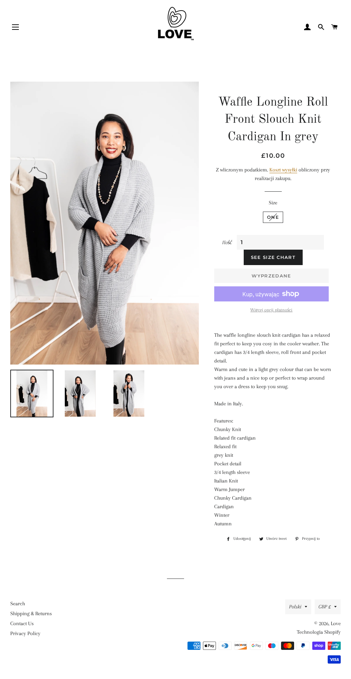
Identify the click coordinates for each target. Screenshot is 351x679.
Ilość (227, 242)
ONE (273, 217)
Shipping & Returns (31, 613)
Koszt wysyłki (283, 170)
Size (273, 203)
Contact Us (22, 623)
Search (17, 603)
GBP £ (324, 607)
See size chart (273, 257)
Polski (295, 607)
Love (336, 623)
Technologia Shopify (319, 632)
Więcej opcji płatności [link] (271, 309)
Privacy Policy (25, 633)
